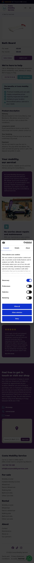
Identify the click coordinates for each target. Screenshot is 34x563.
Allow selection (17, 312)
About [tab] (28, 248)
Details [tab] (17, 248)
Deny (17, 318)
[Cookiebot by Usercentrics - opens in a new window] (24, 243)
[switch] (29, 286)
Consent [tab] (6, 248)
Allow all (17, 306)
